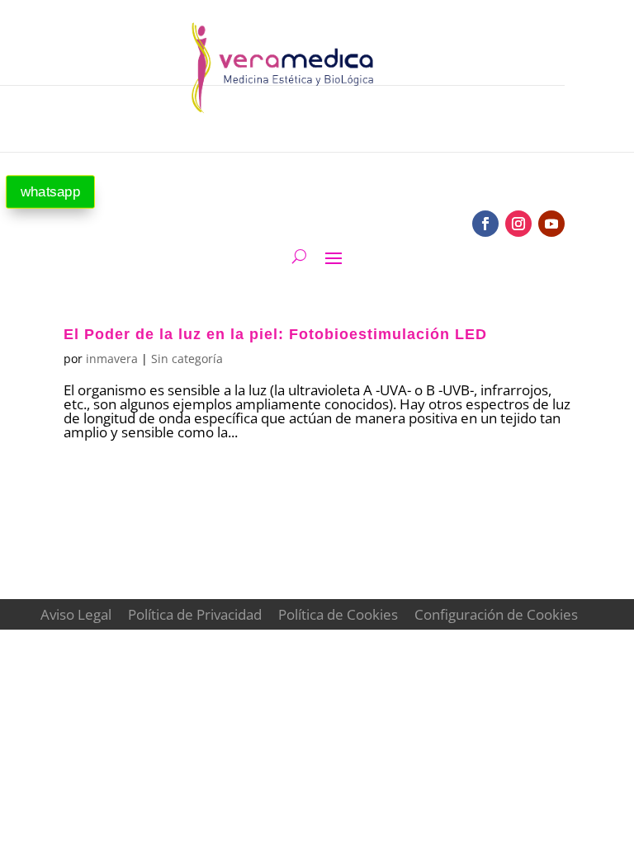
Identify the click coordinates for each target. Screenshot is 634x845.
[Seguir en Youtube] (551, 223)
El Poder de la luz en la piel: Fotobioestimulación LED (275, 334)
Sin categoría (187, 358)
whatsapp (50, 192)
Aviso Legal (75, 614)
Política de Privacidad (195, 614)
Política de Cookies (338, 614)
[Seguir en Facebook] (485, 223)
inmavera (112, 358)
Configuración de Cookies (496, 614)
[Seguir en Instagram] (518, 223)
